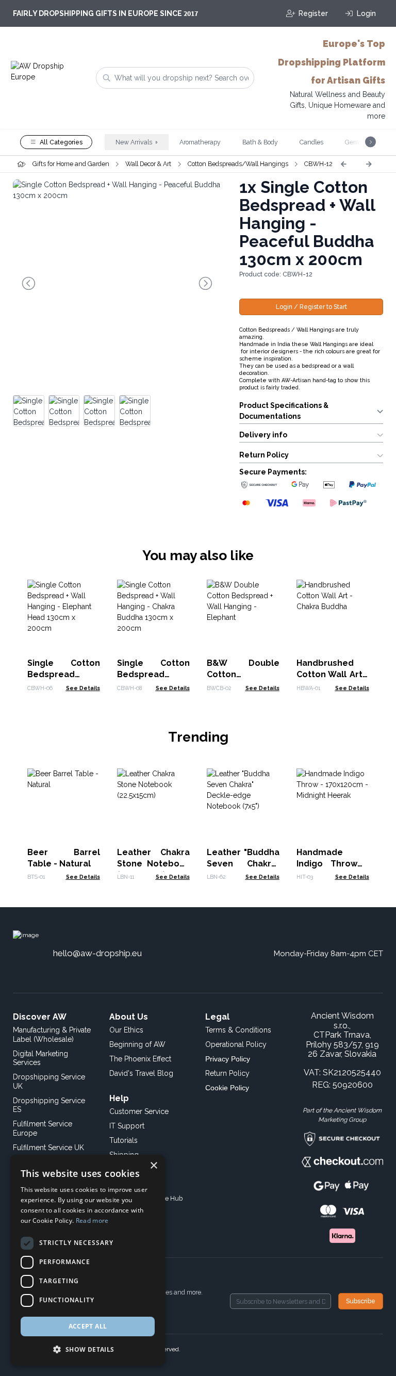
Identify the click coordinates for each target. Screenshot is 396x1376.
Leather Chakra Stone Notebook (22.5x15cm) (153, 863)
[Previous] (343, 164)
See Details (83, 688)
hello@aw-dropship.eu (97, 953)
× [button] (153, 1166)
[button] (88, 1349)
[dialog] (87, 1260)
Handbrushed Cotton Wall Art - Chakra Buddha (332, 674)
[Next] (369, 164)
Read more (92, 1220)
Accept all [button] (88, 1326)
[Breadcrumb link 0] (20, 164)
